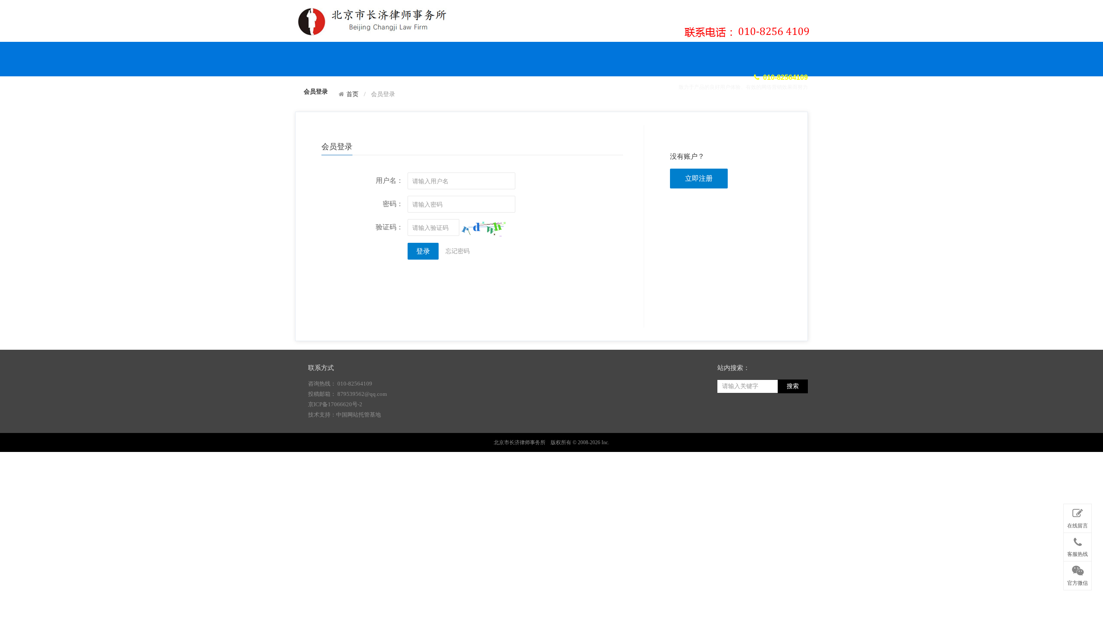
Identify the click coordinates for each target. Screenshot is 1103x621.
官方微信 (1077, 583)
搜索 (793, 386)
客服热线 (1077, 554)
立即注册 (699, 178)
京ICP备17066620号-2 (335, 404)
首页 (352, 94)
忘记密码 (458, 251)
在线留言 (1077, 526)
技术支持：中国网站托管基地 (344, 414)
